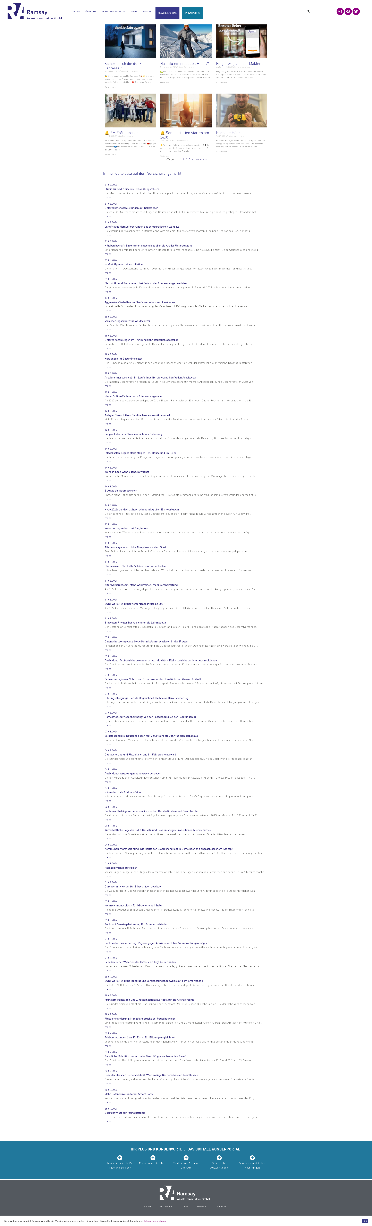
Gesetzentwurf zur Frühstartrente (125, 1112)
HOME (76, 11)
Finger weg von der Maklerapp (241, 63)
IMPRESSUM (202, 1206)
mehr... (109, 197)
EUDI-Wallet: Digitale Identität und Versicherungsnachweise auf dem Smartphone (154, 980)
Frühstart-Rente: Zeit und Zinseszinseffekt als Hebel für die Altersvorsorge (149, 999)
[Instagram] (340, 11)
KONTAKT (148, 11)
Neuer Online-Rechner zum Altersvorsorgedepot (133, 396)
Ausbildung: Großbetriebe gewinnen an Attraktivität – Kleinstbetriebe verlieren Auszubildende (161, 660)
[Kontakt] (185, 1193)
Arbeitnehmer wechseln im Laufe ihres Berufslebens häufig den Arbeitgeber (150, 377)
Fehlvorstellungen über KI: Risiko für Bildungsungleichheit (140, 1037)
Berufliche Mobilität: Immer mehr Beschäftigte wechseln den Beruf (145, 1056)
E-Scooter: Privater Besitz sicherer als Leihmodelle (135, 622)
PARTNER (147, 1206)
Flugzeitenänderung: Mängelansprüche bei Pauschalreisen (140, 1018)
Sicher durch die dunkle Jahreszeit (124, 65)
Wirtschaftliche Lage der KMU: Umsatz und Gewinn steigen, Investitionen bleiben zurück (158, 830)
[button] (308, 11)
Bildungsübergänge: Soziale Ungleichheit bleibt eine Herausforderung (146, 698)
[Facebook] (348, 11)
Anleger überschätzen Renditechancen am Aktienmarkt (138, 415)
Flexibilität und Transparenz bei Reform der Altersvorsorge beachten (146, 283)
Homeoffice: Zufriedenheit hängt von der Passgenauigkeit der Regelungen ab (150, 716)
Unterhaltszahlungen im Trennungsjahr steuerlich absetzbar (141, 339)
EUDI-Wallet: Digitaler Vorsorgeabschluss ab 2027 (135, 603)
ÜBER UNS (90, 11)
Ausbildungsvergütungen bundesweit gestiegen (133, 773)
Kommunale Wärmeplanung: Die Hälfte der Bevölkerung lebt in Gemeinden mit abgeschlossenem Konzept (169, 848)
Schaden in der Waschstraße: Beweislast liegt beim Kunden (140, 962)
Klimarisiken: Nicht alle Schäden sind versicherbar (135, 566)
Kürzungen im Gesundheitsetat (123, 358)
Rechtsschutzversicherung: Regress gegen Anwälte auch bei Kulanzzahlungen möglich (157, 943)
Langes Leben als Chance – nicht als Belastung (133, 434)
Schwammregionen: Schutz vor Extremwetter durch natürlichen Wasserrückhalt (153, 679)
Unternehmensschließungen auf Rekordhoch (131, 208)
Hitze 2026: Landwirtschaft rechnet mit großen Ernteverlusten (142, 509)
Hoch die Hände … (231, 132)
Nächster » (200, 159)
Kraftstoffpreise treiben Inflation (124, 264)
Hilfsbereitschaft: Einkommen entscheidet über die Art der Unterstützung (149, 245)
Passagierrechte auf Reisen (121, 867)
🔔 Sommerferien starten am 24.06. (184, 134)
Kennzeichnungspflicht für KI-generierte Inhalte (133, 905)
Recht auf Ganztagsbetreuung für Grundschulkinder (136, 924)
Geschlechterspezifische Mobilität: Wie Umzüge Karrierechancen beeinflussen (151, 1075)
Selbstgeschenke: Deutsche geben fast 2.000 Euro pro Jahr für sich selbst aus (151, 735)
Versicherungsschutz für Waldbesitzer (127, 321)
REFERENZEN (166, 1206)
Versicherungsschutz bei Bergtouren (126, 528)
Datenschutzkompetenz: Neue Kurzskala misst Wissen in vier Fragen (146, 641)
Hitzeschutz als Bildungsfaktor (123, 792)
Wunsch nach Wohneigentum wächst (127, 471)
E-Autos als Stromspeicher (121, 490)
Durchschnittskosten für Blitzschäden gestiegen (133, 886)
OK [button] (365, 1221)
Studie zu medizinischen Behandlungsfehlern (132, 189)
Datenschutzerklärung (155, 1221)
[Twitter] (356, 11)
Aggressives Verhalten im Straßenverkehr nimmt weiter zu (140, 302)
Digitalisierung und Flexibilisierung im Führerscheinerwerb (140, 754)
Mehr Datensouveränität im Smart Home (129, 1094)
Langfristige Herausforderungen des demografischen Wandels (142, 226)
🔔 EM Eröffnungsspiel (124, 132)
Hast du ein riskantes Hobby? (184, 63)
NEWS (134, 11)
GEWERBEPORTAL (167, 12)
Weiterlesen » (110, 87)
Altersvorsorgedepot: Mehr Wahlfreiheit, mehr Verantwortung (141, 585)
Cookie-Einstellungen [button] (349, 1221)
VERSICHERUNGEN (111, 11)
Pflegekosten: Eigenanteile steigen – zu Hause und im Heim (140, 453)
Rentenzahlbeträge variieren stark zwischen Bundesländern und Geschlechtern (152, 811)
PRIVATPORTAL (192, 12)
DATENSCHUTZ (222, 1206)
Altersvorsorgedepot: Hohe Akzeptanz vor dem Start (135, 547)
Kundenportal (226, 1149)
